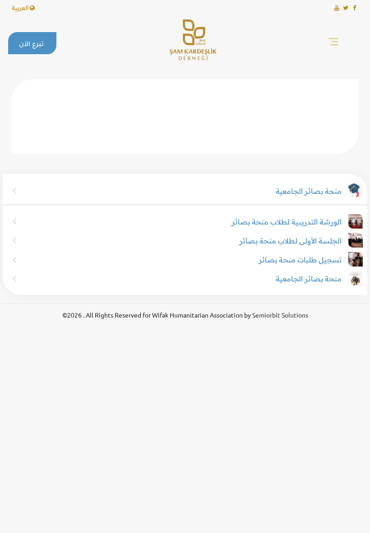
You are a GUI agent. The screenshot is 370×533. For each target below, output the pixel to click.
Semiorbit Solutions (280, 315)
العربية (21, 7)
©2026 (72, 315)
